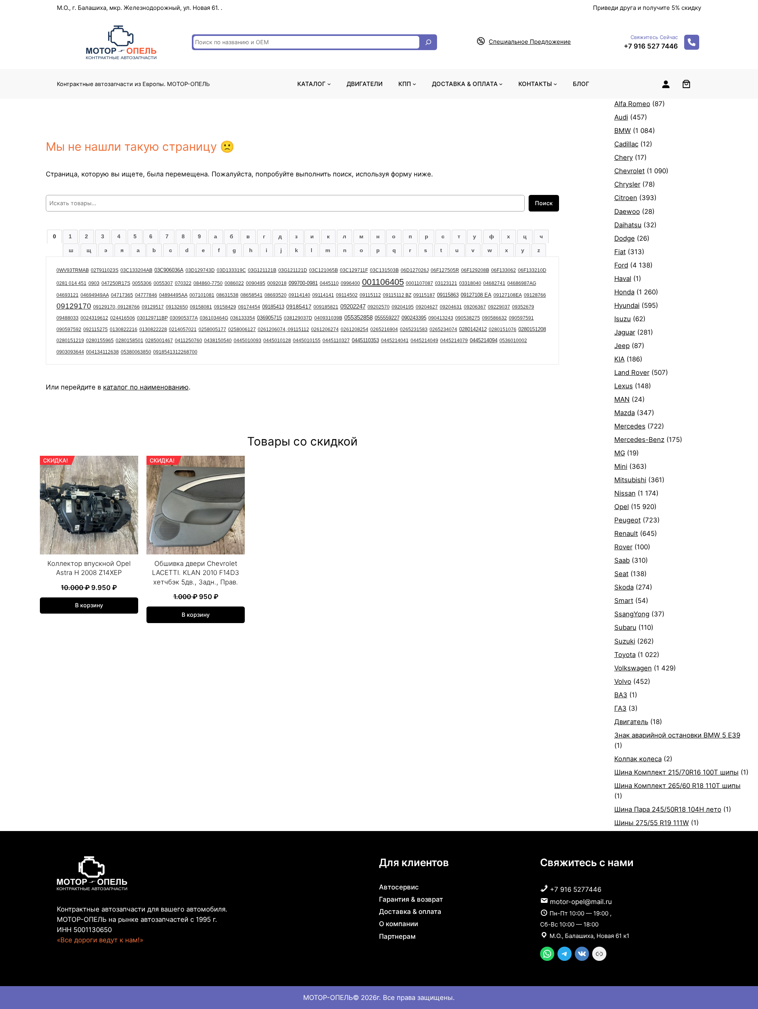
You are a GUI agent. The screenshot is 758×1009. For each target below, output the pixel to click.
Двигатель (631, 722)
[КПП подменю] (414, 84)
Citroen (625, 198)
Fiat (620, 252)
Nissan (625, 493)
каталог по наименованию (146, 387)
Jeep (622, 346)
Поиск (544, 203)
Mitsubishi (630, 480)
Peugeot (627, 520)
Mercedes (629, 426)
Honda (624, 292)
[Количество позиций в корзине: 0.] (686, 84)
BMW (622, 131)
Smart (623, 601)
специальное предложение (530, 41)
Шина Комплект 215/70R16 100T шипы (676, 772)
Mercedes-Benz (639, 440)
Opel (621, 507)
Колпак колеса (638, 759)
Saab (622, 560)
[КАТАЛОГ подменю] (329, 84)
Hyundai (627, 305)
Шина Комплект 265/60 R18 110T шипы (677, 786)
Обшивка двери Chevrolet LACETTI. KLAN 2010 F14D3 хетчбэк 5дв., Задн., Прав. (195, 573)
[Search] (428, 42)
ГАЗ (620, 708)
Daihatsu (628, 225)
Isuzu (622, 319)
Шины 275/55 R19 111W (651, 823)
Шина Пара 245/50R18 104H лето (667, 809)
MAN (622, 399)
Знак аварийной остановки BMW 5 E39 (677, 735)
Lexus (623, 386)
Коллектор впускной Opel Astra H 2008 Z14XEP (89, 568)
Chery (623, 157)
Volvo (622, 681)
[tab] (54, 236)
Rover (623, 547)
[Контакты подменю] (555, 84)
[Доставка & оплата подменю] (501, 84)
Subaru (625, 627)
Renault (626, 533)
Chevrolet (629, 171)
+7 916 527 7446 (651, 46)
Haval (622, 279)
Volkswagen (633, 668)
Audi (621, 117)
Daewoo (627, 211)
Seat (621, 574)
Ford (621, 265)
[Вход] (666, 84)
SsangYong (631, 614)
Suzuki (624, 641)
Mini (620, 466)
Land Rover (631, 372)
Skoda (624, 587)
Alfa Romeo (632, 104)
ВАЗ (620, 695)
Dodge (624, 238)
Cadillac (626, 144)
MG (619, 453)
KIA (619, 359)
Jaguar (624, 332)
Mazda (624, 413)
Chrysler (627, 184)
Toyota (625, 655)
